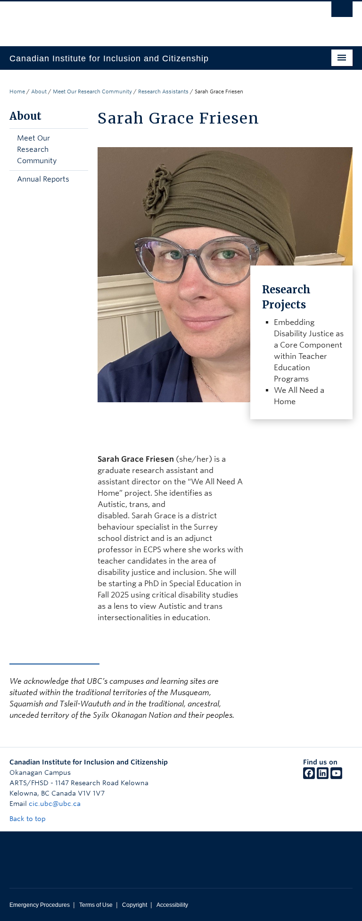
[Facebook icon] (309, 776)
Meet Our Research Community (92, 91)
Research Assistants (163, 91)
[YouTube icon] (336, 776)
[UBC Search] (342, 11)
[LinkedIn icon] (323, 776)
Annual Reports (43, 179)
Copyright (134, 905)
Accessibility (172, 905)
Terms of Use (96, 905)
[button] (78, 149)
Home (17, 91)
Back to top (28, 818)
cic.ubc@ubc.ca (55, 803)
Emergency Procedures (39, 905)
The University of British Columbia (155, 19)
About (39, 91)
